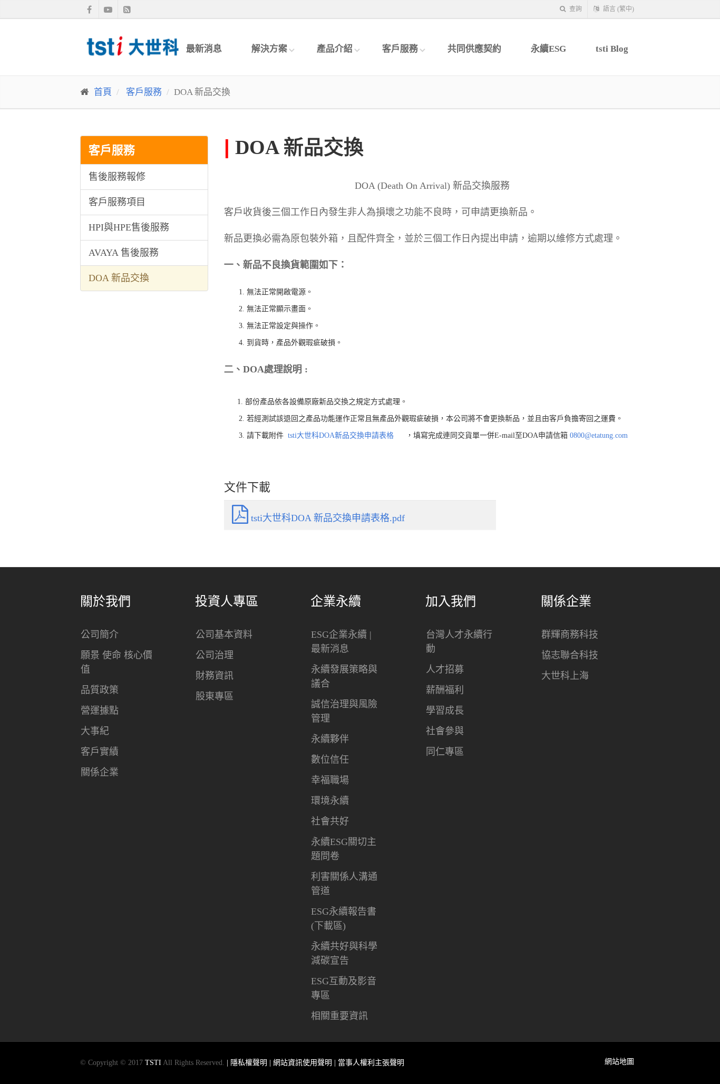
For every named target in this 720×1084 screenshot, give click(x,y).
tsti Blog (612, 49)
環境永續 (330, 800)
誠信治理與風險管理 (344, 711)
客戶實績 (100, 751)
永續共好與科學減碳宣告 (344, 953)
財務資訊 (214, 675)
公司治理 (214, 655)
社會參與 (445, 731)
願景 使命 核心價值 (116, 662)
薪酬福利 (445, 690)
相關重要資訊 (339, 1016)
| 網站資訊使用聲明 (301, 1063)
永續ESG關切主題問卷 (343, 849)
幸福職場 (330, 780)
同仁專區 (445, 751)
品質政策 (100, 690)
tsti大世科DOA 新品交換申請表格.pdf (326, 518)
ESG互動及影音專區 (343, 988)
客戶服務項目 (117, 202)
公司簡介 (100, 634)
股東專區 (214, 696)
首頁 (103, 92)
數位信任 (330, 759)
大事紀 (95, 731)
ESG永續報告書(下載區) (343, 918)
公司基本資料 (224, 634)
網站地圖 (619, 1062)
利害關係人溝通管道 (344, 883)
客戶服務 (400, 49)
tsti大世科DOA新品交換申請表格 (341, 435)
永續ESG (548, 49)
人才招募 (445, 669)
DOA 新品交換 (119, 278)
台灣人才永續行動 (459, 641)
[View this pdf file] (399, 435)
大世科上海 (565, 675)
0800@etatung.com (599, 435)
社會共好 (330, 821)
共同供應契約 (474, 49)
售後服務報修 (117, 176)
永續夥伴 (330, 739)
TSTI (153, 1063)
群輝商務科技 (569, 634)
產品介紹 (335, 49)
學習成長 (445, 710)
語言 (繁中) (617, 9)
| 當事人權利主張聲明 (369, 1063)
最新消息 (204, 49)
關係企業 (100, 772)
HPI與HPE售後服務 (129, 227)
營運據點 (100, 710)
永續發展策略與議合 (344, 676)
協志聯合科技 (569, 655)
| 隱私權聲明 (248, 1063)
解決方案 (269, 49)
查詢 (575, 9)
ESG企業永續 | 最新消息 (341, 641)
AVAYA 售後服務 (124, 252)
